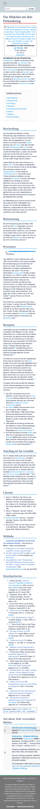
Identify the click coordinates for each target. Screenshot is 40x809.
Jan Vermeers (23, 63)
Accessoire (16, 178)
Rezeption (26, 72)
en (25, 553)
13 (32, 443)
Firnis (15, 226)
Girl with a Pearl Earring (27, 730)
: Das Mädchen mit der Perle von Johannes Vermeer (19, 542)
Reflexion (16, 237)
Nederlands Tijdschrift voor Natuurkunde (17, 655)
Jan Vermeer (18, 48)
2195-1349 (16, 665)
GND (19, 709)
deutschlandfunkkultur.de (14, 569)
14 (31, 473)
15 (35, 478)
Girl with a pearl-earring (14, 553)
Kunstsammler (18, 273)
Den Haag (27, 79)
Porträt (25, 147)
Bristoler (9, 437)
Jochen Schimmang (25, 430)
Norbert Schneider (12, 518)
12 (33, 430)
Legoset (11, 407)
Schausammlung (25, 83)
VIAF (23, 711)
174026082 (30, 711)
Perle (30, 361)
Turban (10, 164)
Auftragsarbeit (14, 147)
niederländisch (9, 60)
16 (9, 485)
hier (19, 784)
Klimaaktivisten (20, 458)
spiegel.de (25, 665)
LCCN (6, 711)
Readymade (10, 444)
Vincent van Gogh (12, 474)
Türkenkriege (7, 174)
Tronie (18, 145)
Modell (29, 142)
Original (14, 587)
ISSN (10, 665)
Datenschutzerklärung (25, 806)
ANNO (10, 615)
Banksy (30, 432)
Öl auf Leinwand (11, 70)
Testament (23, 313)
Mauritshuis (20, 55)
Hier (27, 784)
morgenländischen (9, 171)
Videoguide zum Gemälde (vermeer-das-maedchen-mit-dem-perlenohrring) (20, 549)
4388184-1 (25, 709)
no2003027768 (14, 711)
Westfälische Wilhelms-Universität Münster (20, 584)
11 (34, 379)
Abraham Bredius (26, 306)
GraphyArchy (28, 738)
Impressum (10, 806)
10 (14, 354)
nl (17, 555)
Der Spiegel (12, 702)
